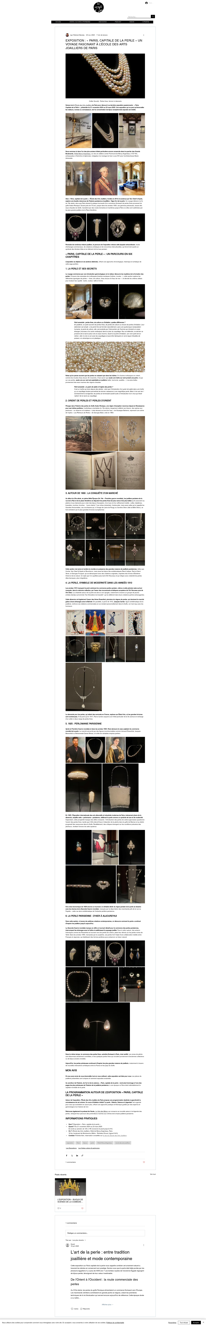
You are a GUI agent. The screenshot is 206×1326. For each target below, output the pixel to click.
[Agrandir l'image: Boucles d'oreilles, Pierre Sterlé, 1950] (98, 1026)
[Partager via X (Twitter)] (72, 1155)
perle (92, 1143)
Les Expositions (71, 1148)
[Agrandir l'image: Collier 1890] (135, 526)
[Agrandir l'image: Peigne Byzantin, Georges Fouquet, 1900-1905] (115, 553)
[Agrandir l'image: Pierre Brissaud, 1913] (95, 623)
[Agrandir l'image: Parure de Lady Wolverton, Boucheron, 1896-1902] (75, 526)
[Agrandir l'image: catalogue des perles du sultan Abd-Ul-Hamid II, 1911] (91, 471)
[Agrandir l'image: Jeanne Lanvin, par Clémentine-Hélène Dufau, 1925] (115, 750)
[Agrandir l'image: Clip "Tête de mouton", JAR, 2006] (95, 953)
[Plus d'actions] (143, 35)
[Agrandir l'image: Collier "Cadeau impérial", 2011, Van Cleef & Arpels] (76, 227)
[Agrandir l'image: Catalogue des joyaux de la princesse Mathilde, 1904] (131, 471)
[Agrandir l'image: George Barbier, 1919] (75, 623)
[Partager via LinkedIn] (77, 1155)
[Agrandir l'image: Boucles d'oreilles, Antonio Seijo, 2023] (135, 953)
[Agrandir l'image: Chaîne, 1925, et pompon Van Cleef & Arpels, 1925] (131, 884)
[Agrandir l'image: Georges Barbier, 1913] (135, 623)
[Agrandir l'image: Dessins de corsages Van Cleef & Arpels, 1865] (132, 433)
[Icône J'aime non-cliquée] (72, 1309)
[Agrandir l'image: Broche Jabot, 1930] (132, 847)
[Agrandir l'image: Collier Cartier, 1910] (115, 649)
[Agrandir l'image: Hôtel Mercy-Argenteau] (131, 178)
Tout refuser (184, 1322)
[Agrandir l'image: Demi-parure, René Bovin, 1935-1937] (84, 787)
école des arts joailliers (123, 1143)
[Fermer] (203, 1322)
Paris (78, 1143)
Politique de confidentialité (115, 1322)
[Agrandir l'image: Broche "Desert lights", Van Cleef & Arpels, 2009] (105, 984)
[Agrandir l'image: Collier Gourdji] (105, 130)
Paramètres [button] (172, 1322)
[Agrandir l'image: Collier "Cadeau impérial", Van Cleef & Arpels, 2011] (115, 953)
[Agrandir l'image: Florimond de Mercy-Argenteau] (104, 178)
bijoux (85, 1143)
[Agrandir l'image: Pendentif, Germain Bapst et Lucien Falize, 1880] (135, 553)
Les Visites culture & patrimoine (89, 1148)
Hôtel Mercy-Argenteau (105, 1143)
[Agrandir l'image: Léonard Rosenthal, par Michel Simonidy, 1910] (75, 750)
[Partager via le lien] (82, 1155)
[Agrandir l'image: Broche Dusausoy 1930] (97, 227)
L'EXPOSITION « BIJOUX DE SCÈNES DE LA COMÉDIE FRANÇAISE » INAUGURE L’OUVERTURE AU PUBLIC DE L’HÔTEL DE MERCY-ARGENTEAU (70, 1200)
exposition (70, 1143)
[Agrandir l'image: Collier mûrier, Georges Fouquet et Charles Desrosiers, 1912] (75, 649)
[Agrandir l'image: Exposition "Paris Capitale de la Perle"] (79, 130)
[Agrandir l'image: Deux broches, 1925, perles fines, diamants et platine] (91, 884)
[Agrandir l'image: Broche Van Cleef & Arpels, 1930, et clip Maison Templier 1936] (126, 227)
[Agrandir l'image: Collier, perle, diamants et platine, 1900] (115, 526)
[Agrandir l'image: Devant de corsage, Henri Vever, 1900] (75, 553)
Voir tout (153, 1174)
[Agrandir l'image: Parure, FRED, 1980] (79, 984)
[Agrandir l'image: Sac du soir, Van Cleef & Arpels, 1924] (120, 787)
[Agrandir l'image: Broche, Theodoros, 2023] (75, 953)
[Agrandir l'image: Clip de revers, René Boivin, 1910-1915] (95, 649)
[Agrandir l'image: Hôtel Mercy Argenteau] (78, 178)
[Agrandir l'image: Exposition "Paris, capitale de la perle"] (105, 357)
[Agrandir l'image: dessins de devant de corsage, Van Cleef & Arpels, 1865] (105, 433)
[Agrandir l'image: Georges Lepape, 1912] (115, 623)
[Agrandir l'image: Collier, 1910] (84, 687)
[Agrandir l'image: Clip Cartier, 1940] (79, 847)
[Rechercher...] (153, 16)
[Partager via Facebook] (67, 1155)
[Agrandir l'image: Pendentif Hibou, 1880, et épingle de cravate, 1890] (95, 553)
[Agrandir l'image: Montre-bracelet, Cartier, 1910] (135, 649)
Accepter (196, 1322)
